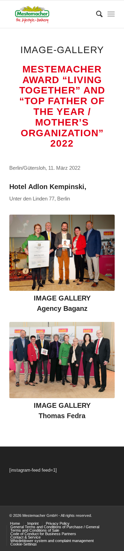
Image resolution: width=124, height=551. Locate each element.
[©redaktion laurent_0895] (62, 253)
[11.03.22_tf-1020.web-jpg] (62, 360)
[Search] (96, 14)
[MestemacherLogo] (51, 14)
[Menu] (111, 14)
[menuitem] (96, 14)
